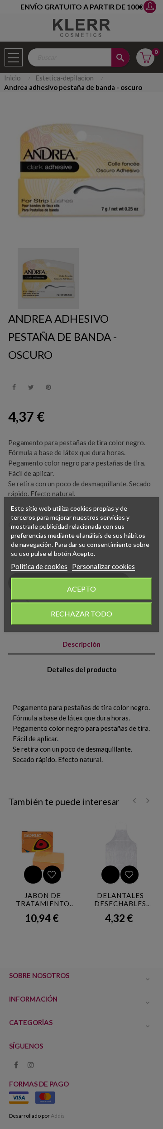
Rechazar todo (81, 613)
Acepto (81, 588)
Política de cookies (39, 566)
